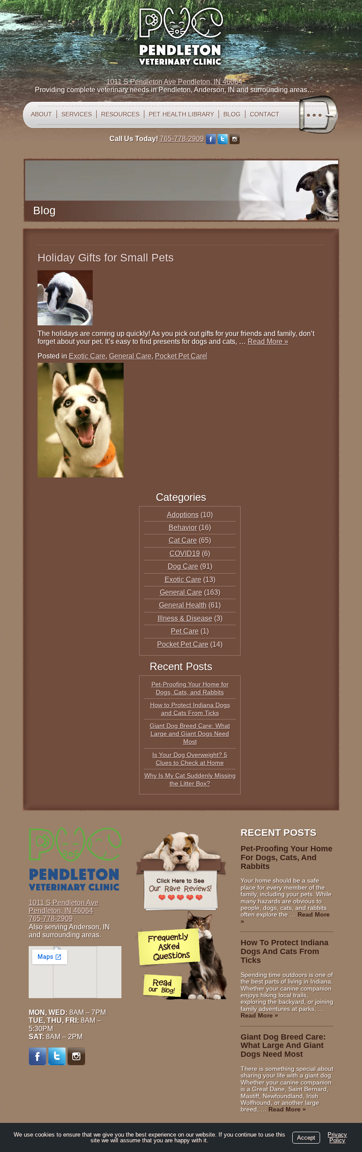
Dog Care (183, 566)
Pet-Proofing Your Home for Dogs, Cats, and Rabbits (286, 857)
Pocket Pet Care (180, 356)
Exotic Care (87, 356)
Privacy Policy (337, 1137)
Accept (306, 1137)
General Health (183, 605)
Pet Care (185, 631)
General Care (130, 356)
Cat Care (183, 540)
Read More (268, 341)
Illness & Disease (185, 618)
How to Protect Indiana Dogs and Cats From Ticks (284, 951)
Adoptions (183, 514)
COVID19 (185, 553)
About (41, 114)
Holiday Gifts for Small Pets (106, 257)
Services (76, 114)
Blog (232, 114)
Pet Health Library (181, 114)
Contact (264, 114)
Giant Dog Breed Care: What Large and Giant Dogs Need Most (190, 733)
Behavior (183, 527)
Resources (120, 114)
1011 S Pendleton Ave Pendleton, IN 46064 (174, 82)
